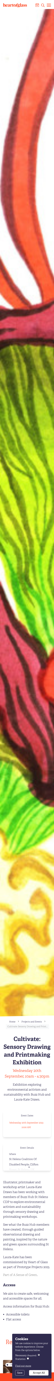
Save (19, 1372)
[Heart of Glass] (15, 5)
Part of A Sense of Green (20, 1275)
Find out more (23, 1365)
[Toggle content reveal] (29, 1167)
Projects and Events (31, 1021)
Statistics (20, 1358)
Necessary (25, 1355)
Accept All (39, 1372)
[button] (43, 5)
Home (12, 1021)
